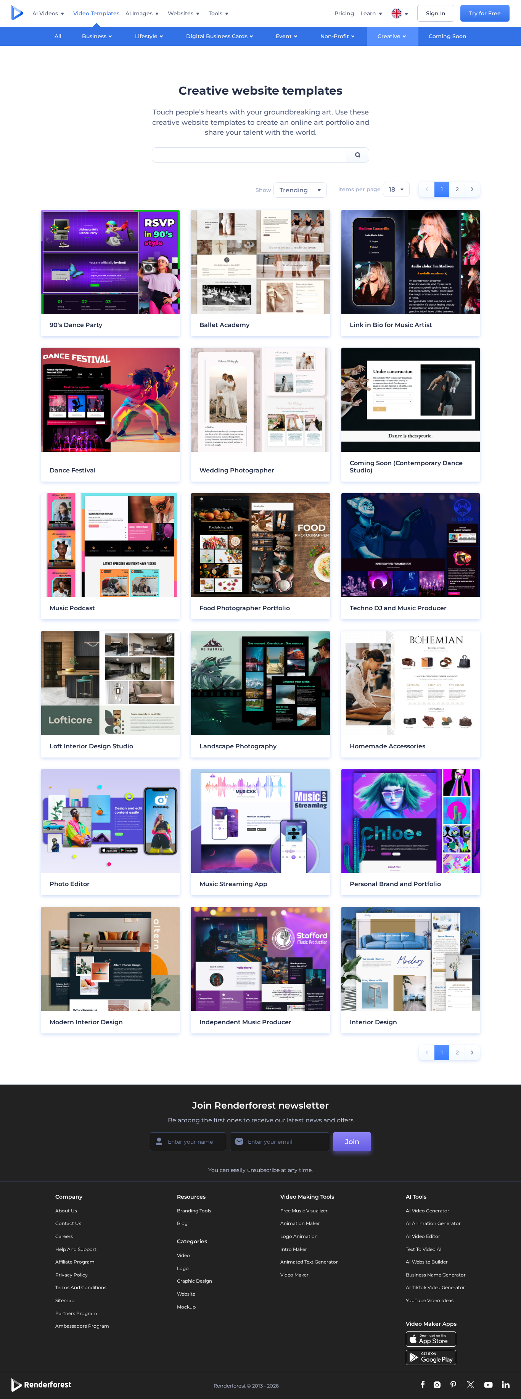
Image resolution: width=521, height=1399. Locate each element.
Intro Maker (293, 1249)
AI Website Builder (427, 1262)
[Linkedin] (506, 1385)
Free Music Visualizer (304, 1211)
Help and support (75, 1249)
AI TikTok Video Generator (435, 1287)
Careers (64, 1236)
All (58, 36)
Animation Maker (300, 1223)
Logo (183, 1268)
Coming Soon (447, 36)
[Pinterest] (453, 1385)
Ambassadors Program (82, 1326)
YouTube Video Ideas (429, 1300)
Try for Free (485, 13)
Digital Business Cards (217, 36)
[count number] (472, 189)
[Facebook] (423, 1385)
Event (284, 36)
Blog (182, 1223)
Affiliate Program (75, 1262)
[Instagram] (437, 1385)
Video (183, 1255)
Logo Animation (299, 1236)
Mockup (186, 1307)
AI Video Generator (427, 1211)
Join (352, 1142)
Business (94, 36)
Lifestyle (146, 36)
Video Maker (294, 1275)
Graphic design (194, 1281)
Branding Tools (194, 1211)
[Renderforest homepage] (17, 13)
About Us (66, 1211)
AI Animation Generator (433, 1223)
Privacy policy (71, 1275)
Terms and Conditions (80, 1287)
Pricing (344, 13)
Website (186, 1294)
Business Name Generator (436, 1275)
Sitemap (64, 1300)
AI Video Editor (423, 1236)
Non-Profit (334, 36)
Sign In (435, 13)
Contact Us (68, 1223)
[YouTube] (488, 1385)
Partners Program (76, 1313)
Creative (389, 36)
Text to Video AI (424, 1249)
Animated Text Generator (309, 1262)
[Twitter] (470, 1385)
